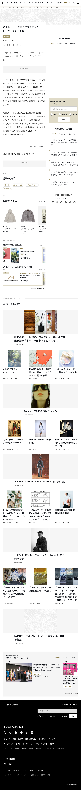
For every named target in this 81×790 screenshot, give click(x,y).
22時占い (50, 2)
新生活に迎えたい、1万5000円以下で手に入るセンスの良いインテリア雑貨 (64, 163)
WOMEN (64, 114)
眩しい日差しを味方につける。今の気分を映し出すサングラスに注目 (64, 173)
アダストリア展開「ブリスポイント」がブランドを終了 (44, 7)
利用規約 (38, 748)
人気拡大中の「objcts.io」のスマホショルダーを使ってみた (64, 183)
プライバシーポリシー (49, 748)
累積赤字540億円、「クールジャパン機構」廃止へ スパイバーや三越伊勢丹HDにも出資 (46, 667)
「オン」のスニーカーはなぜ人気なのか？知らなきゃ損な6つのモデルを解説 (64, 142)
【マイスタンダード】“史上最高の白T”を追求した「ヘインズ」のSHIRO (64, 154)
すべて (53, 43)
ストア (31, 2)
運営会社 (31, 748)
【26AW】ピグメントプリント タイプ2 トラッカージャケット (27, 230)
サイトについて (8, 748)
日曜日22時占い (31, 739)
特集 (15, 2)
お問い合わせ (60, 748)
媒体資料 (24, 748)
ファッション (21, 7)
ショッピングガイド (9, 775)
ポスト (18, 744)
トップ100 (58, 2)
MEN (54, 114)
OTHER (74, 114)
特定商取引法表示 (45, 775)
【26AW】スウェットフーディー (9, 229)
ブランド (7, 770)
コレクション (8, 744)
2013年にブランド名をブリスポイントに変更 (21, 87)
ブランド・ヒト (40, 2)
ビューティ (22, 2)
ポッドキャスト (41, 744)
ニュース (9, 2)
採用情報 (17, 748)
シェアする (18, 45)
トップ (3, 7)
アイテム (16, 770)
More (66, 3)
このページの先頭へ (13, 705)
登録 (63, 119)
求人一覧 (18, 245)
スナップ (52, 739)
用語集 (52, 744)
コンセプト (39, 770)
